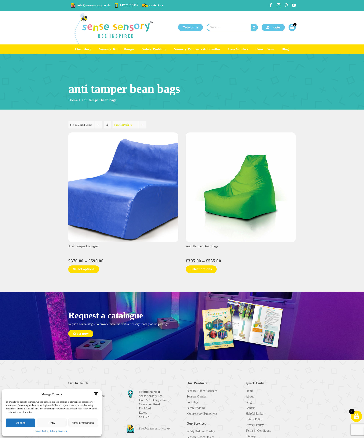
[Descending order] (107, 124)
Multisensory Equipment (202, 413)
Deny (52, 422)
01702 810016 (129, 5)
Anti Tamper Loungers (83, 246)
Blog (249, 402)
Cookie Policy (41, 431)
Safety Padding (196, 407)
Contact (250, 407)
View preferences (83, 422)
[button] (96, 394)
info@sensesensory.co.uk (93, 5)
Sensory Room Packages (202, 390)
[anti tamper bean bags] (241, 133)
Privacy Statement (58, 431)
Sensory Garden (196, 396)
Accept (20, 422)
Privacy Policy (255, 424)
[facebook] (271, 5)
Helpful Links (254, 413)
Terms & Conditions (258, 430)
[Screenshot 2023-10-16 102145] (123, 133)
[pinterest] (286, 5)
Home (73, 100)
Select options (83, 269)
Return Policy (254, 419)
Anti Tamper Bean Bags (202, 246)
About (249, 396)
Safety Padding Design (201, 431)
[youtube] (294, 5)
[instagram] (278, 5)
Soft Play (192, 402)
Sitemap (251, 436)
